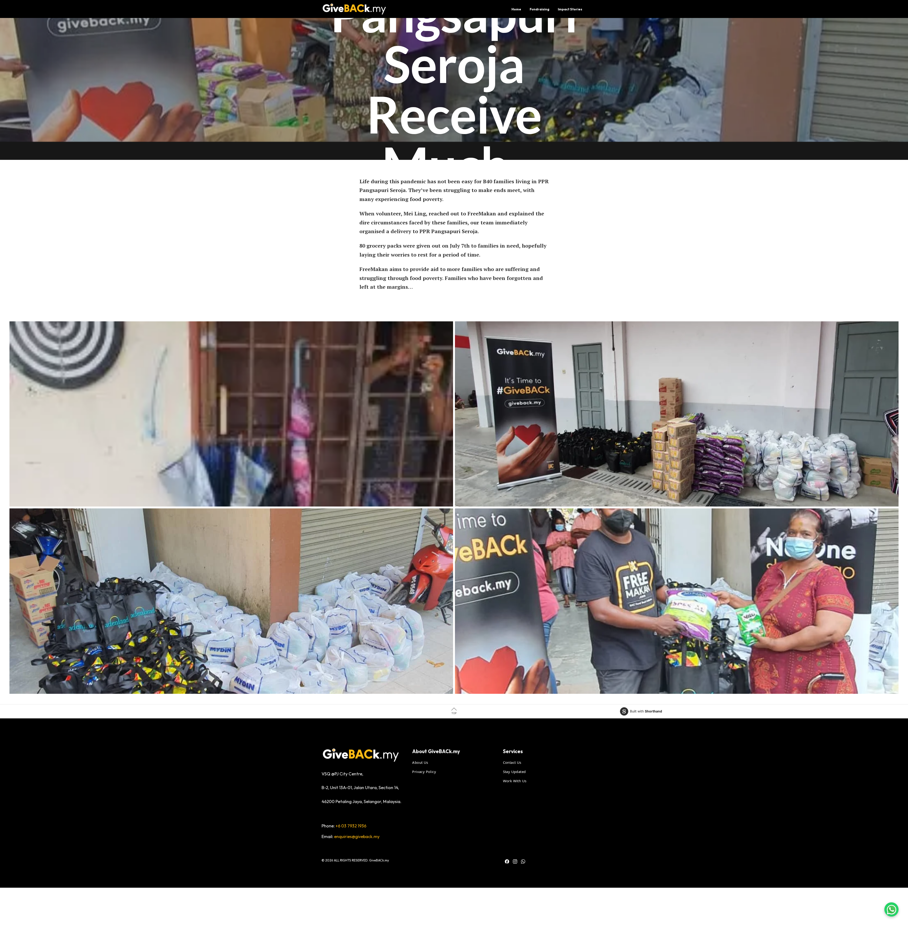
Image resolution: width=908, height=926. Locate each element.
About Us (420, 762)
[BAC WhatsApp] (523, 861)
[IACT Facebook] (507, 861)
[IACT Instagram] (515, 861)
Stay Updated (514, 771)
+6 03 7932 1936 (351, 826)
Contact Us (512, 762)
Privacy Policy (424, 771)
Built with (646, 711)
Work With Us (515, 780)
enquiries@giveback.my (357, 836)
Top (454, 713)
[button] (231, 414)
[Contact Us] (891, 909)
